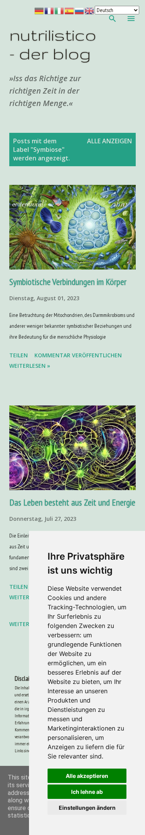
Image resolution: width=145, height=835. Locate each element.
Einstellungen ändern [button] (87, 807)
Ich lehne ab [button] (87, 791)
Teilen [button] (18, 355)
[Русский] (80, 10)
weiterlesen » (29, 365)
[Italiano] (60, 10)
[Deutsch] (39, 10)
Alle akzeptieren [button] (87, 775)
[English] (90, 10)
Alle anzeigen (109, 141)
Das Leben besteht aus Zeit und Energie (72, 502)
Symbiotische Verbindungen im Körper (67, 282)
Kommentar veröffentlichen (78, 355)
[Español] (70, 10)
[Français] (49, 10)
